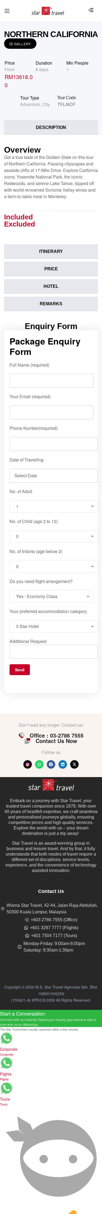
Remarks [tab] (51, 303)
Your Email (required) (30, 396)
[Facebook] (51, 764)
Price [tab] (51, 269)
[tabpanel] (51, 191)
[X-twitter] (74, 764)
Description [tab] (51, 127)
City (46, 104)
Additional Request (28, 641)
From (9, 69)
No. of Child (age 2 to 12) (34, 521)
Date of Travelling (27, 460)
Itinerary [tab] (51, 251)
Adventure (30, 104)
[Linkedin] (62, 764)
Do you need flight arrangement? (41, 581)
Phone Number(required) (34, 428)
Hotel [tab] (51, 286)
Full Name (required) (29, 365)
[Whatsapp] (39, 764)
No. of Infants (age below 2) (36, 551)
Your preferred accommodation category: (49, 611)
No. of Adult (21, 491)
